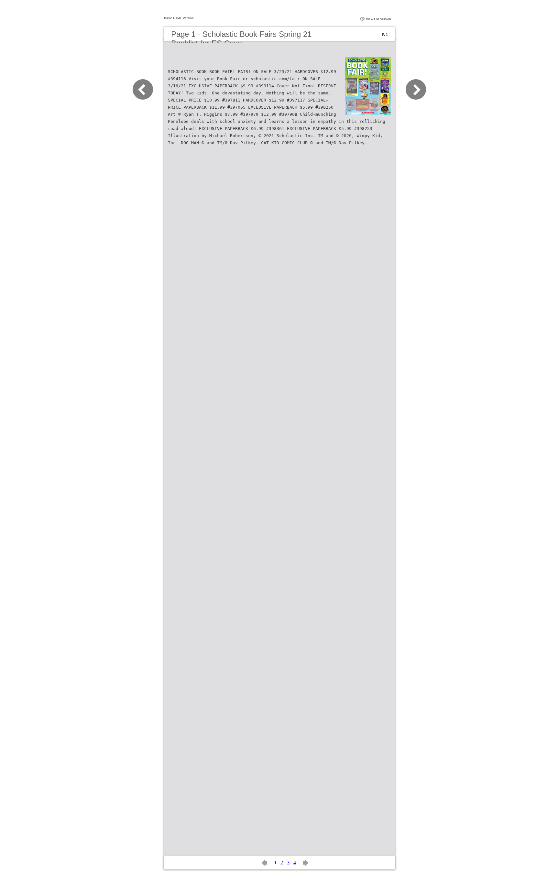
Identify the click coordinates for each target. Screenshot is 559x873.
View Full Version (378, 19)
